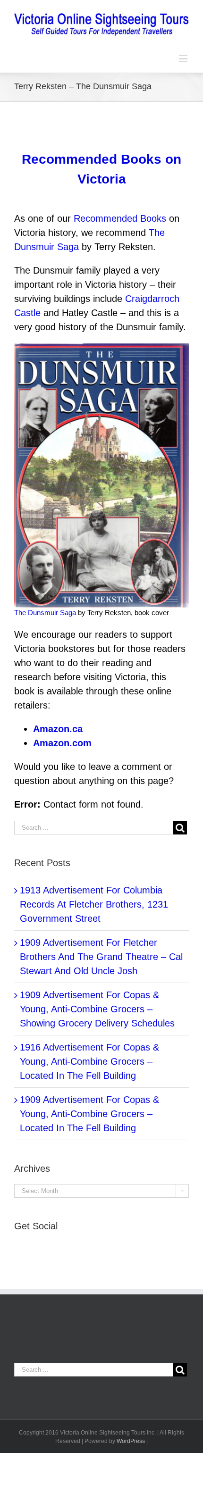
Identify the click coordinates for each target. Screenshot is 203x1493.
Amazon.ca (58, 729)
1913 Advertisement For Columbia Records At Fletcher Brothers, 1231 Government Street (94, 904)
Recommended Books (120, 218)
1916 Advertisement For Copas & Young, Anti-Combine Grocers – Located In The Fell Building (89, 1061)
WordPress (131, 1441)
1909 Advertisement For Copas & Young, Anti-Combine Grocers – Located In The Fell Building (89, 1113)
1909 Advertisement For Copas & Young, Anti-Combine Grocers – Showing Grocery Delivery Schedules (97, 1009)
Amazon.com (62, 743)
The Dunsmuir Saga (45, 613)
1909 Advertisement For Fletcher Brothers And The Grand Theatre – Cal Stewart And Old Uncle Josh (101, 956)
